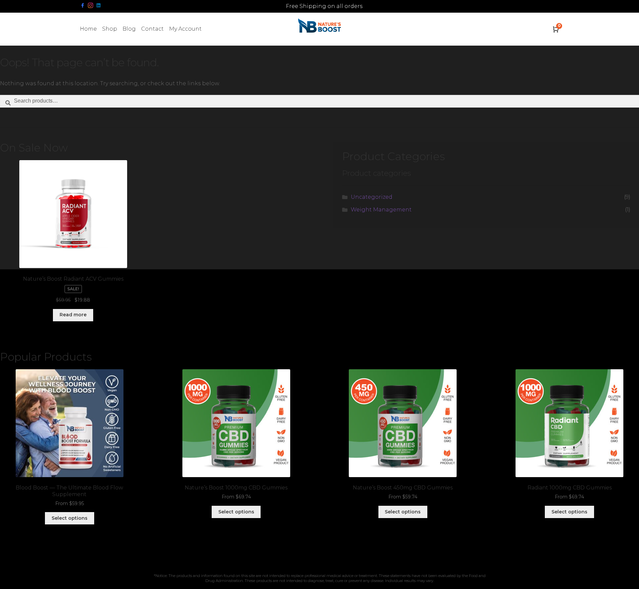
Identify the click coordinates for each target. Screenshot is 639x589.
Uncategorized (371, 197)
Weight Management (381, 209)
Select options (70, 518)
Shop (109, 29)
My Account (185, 29)
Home (88, 29)
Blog (129, 29)
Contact (152, 29)
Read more (73, 315)
